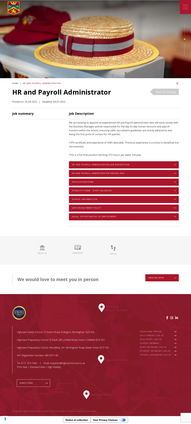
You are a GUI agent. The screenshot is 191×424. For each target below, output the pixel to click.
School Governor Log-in (155, 355)
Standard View (37, 367)
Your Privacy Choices (105, 419)
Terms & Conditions (58, 411)
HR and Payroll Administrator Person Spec (98, 173)
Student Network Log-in (155, 351)
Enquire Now (156, 277)
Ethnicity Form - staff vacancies (92, 190)
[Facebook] (167, 317)
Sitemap (45, 411)
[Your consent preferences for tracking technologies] (5, 419)
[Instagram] (171, 317)
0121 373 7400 (29, 363)
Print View (22, 367)
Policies (71, 411)
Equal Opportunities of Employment (94, 216)
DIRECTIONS (26, 383)
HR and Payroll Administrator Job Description (101, 164)
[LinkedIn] (176, 317)
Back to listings (166, 92)
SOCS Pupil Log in (150, 339)
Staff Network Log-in (153, 347)
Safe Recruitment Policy (86, 208)
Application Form (82, 182)
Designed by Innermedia (86, 411)
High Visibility (54, 367)
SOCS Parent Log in (152, 335)
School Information (84, 199)
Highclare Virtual (151, 331)
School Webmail (150, 343)
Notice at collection (77, 419)
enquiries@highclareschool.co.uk (67, 363)
